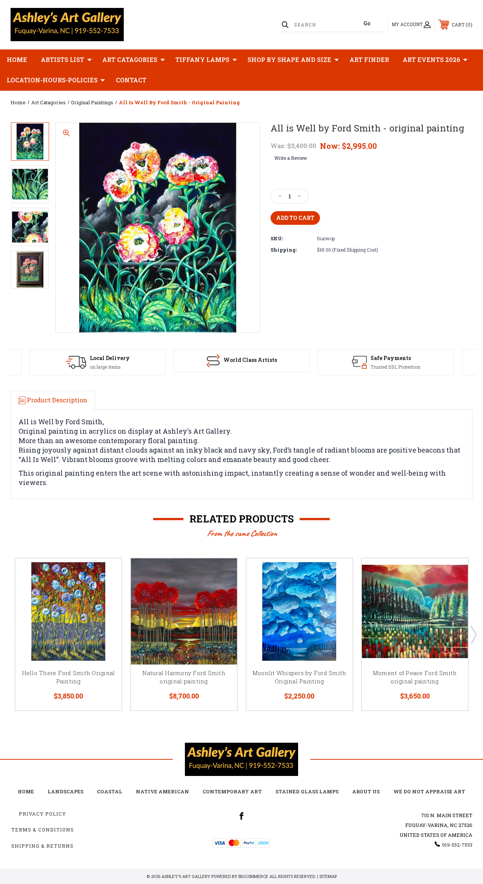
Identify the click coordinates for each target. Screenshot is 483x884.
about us (366, 791)
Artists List (62, 59)
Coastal (109, 791)
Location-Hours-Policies (52, 80)
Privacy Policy (42, 813)
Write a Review (290, 158)
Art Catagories (129, 59)
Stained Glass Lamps (306, 791)
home (26, 791)
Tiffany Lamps (202, 59)
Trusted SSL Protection (395, 367)
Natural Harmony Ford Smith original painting (183, 677)
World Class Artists (250, 359)
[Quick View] (106, 573)
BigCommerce (253, 876)
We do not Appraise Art (429, 791)
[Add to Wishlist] (106, 591)
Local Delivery (110, 358)
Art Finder (369, 59)
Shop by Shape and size (289, 59)
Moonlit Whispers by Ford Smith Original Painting (299, 677)
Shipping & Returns (42, 845)
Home (17, 59)
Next (473, 634)
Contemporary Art (232, 791)
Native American (162, 791)
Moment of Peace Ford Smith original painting (415, 677)
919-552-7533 (457, 844)
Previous (10, 634)
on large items (105, 367)
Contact (131, 80)
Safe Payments (391, 358)
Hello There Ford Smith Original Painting (68, 677)
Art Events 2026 (431, 59)
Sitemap (328, 876)
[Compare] (106, 609)
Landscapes (65, 791)
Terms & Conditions (42, 829)
